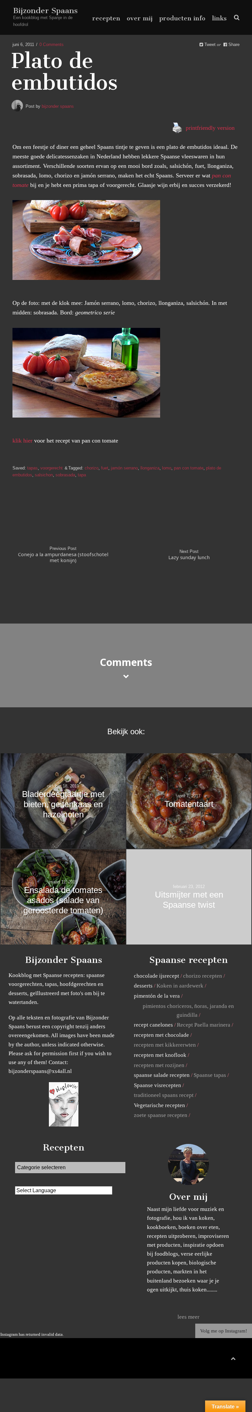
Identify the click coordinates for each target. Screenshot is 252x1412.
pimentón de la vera (157, 996)
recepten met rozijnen (159, 1065)
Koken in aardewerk (180, 986)
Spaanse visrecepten (157, 1085)
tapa (82, 474)
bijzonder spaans (58, 106)
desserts (143, 986)
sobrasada (65, 474)
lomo (166, 468)
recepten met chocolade (161, 1035)
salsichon (44, 474)
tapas (32, 468)
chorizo (91, 468)
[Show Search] (235, 18)
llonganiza (149, 468)
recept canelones (153, 1025)
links (219, 18)
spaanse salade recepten (162, 1075)
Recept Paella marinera (203, 1025)
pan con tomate (188, 468)
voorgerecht (51, 468)
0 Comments (51, 44)
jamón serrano (124, 468)
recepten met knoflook (160, 1055)
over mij (140, 18)
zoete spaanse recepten (160, 1115)
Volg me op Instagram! (223, 1330)
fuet (104, 468)
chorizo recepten (202, 976)
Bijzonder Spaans (45, 10)
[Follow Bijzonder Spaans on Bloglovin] (63, 1125)
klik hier (22, 440)
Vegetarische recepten (159, 1105)
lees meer (189, 1317)
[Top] (233, 1357)
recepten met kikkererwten (165, 1045)
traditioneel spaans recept (164, 1095)
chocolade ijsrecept (156, 976)
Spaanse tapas (210, 1075)
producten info (182, 18)
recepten (106, 18)
